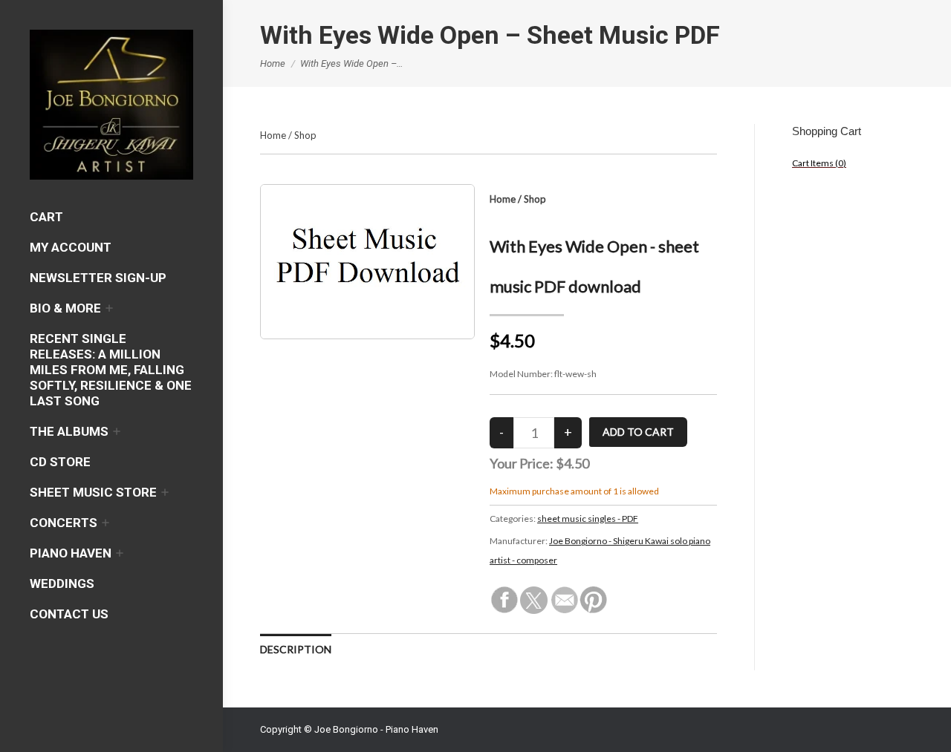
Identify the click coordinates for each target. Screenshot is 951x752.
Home (273, 135)
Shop (305, 135)
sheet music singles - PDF (587, 518)
